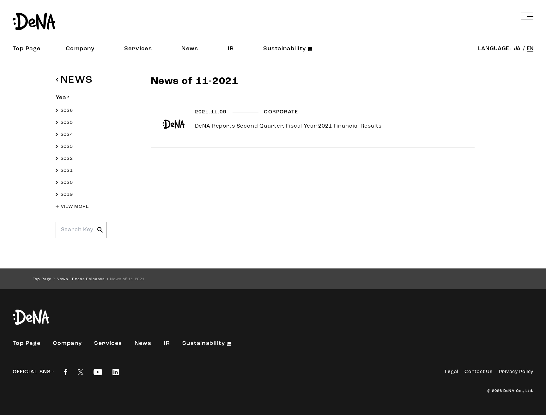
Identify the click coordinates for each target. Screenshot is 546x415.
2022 (67, 158)
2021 (67, 170)
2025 (67, 122)
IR (231, 49)
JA (518, 48)
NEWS (76, 80)
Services (138, 49)
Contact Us (478, 372)
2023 (67, 146)
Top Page (27, 49)
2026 (67, 110)
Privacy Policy (516, 372)
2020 (67, 182)
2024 (67, 134)
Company (80, 49)
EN (530, 48)
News (189, 49)
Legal (451, 372)
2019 (67, 194)
